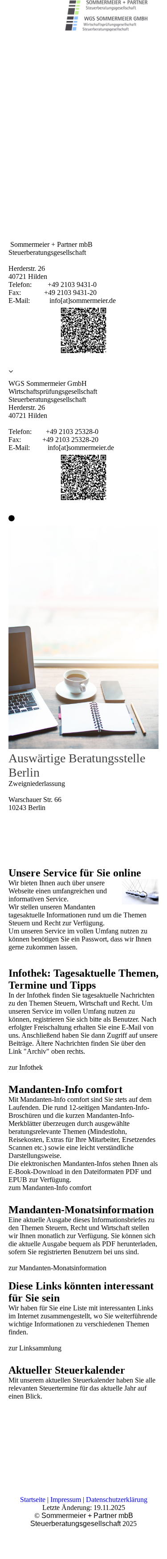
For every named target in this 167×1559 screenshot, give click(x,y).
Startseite (32, 1499)
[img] (104, 15)
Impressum (65, 1499)
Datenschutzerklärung (116, 1499)
